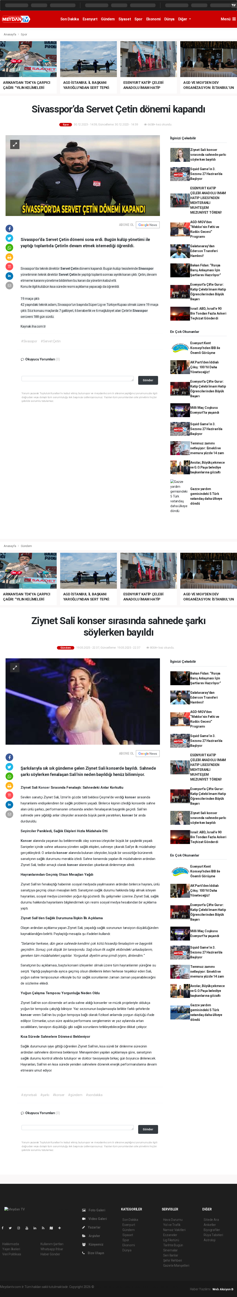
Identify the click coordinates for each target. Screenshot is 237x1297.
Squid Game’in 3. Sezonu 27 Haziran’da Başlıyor (206, 174)
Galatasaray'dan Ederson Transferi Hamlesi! (204, 251)
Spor (138, 19)
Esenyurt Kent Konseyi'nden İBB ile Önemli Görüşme (205, 348)
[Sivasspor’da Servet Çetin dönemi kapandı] (83, 175)
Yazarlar (93, 1227)
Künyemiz (95, 1244)
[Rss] (45, 1228)
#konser (59, 1095)
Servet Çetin (69, 268)
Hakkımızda (10, 1244)
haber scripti (142, 1287)
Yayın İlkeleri (11, 1249)
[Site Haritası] (53, 1228)
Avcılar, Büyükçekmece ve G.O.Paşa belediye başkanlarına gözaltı (207, 467)
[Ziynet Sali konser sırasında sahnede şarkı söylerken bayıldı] (83, 701)
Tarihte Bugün (173, 1245)
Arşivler (94, 1236)
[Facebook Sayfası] (4, 1228)
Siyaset (124, 19)
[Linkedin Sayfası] (37, 1228)
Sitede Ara (211, 1220)
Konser (44, 787)
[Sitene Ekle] (61, 1228)
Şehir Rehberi (172, 1260)
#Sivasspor (29, 341)
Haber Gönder (50, 1254)
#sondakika (94, 1095)
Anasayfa (10, 34)
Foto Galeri (96, 1210)
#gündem (75, 1095)
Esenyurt (90, 19)
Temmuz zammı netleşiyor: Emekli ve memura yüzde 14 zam (207, 448)
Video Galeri (97, 1219)
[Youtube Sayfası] (28, 1228)
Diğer (183, 19)
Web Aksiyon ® (223, 1289)
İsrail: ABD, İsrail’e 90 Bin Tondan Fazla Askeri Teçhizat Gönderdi (208, 313)
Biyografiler (212, 1230)
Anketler (210, 1225)
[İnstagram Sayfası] (20, 1228)
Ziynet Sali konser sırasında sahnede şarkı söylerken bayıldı (208, 154)
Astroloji (209, 1240)
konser (131, 797)
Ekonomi (153, 19)
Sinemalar (170, 1250)
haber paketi (124, 1287)
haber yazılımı (104, 1287)
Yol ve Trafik (172, 1225)
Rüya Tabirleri (213, 1235)
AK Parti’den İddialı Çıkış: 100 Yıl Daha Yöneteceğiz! (204, 367)
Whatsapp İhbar (52, 1249)
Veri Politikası (11, 1254)
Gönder (148, 380)
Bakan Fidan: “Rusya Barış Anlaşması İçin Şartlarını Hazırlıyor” (205, 270)
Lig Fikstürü (171, 1240)
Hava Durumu (173, 1220)
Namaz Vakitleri (174, 1230)
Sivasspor (145, 268)
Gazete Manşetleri (176, 1265)
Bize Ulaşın (95, 1253)
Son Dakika (69, 19)
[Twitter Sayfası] (12, 1228)
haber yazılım (161, 1287)
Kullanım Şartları (52, 1244)
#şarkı (44, 1095)
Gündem (108, 19)
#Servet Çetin (51, 341)
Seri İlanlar (170, 1255)
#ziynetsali (29, 1095)
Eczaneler (170, 1235)
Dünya (169, 19)
